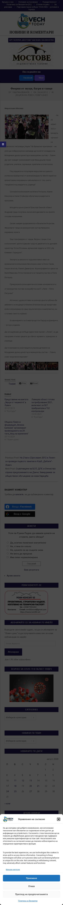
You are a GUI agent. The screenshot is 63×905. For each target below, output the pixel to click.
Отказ (31, 886)
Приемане (31, 878)
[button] (58, 819)
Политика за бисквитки (28, 901)
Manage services (13, 870)
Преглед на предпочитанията (31, 894)
